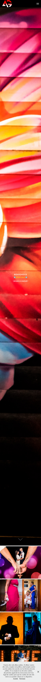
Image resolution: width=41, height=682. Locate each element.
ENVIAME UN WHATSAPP (21, 281)
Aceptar (15, 678)
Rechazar (22, 678)
